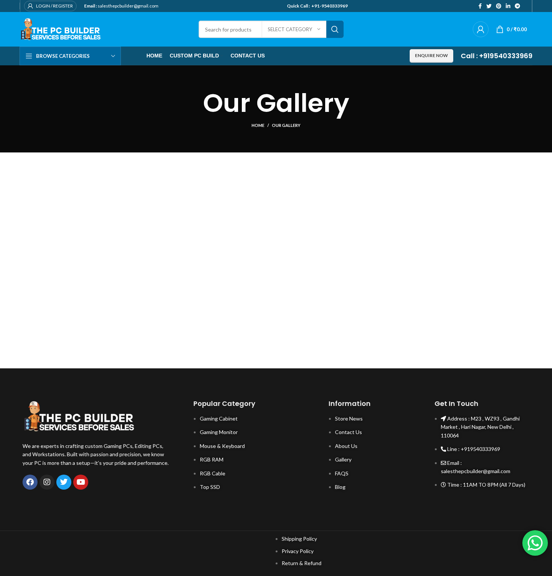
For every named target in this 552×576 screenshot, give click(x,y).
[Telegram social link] (517, 6)
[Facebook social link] (480, 6)
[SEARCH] (335, 29)
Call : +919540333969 (496, 55)
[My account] (480, 29)
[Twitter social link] (489, 6)
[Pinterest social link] (499, 6)
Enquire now (431, 55)
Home (258, 125)
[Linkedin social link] (508, 6)
